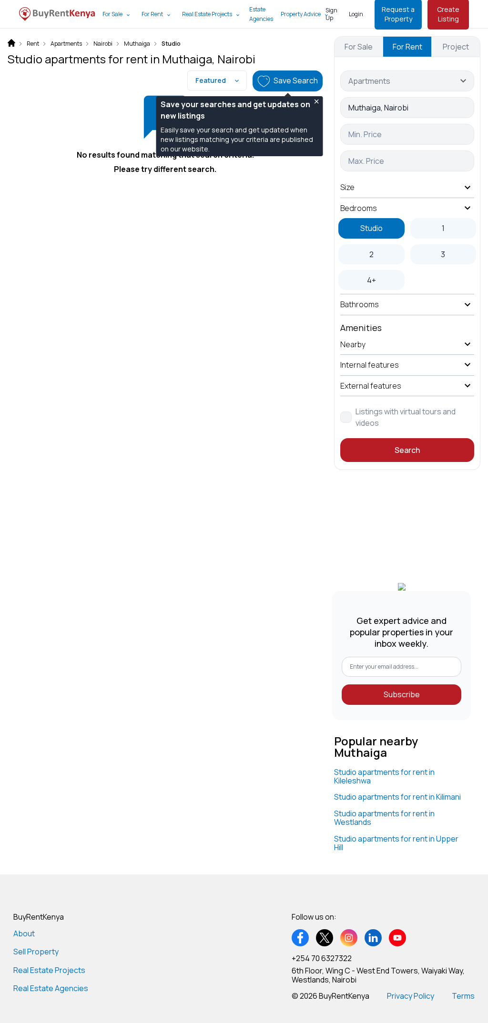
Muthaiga (137, 44)
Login (356, 14)
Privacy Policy (410, 996)
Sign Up (331, 14)
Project (456, 46)
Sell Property (36, 951)
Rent (33, 44)
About (24, 933)
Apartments (66, 44)
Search (407, 450)
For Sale (112, 14)
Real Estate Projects (207, 14)
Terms (463, 996)
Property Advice (301, 14)
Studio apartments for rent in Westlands (384, 817)
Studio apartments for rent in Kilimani (397, 797)
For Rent (152, 14)
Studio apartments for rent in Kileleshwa (384, 776)
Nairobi (102, 44)
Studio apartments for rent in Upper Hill (396, 842)
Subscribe (402, 694)
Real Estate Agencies (50, 988)
